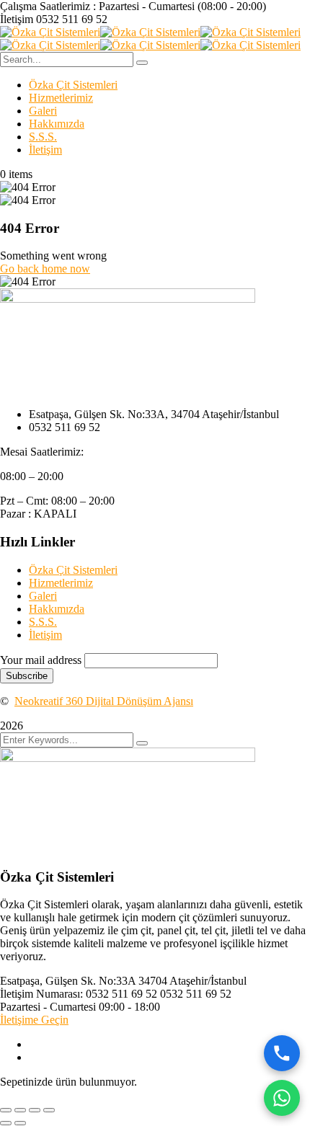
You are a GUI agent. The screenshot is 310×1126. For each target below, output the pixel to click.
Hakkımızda (56, 124)
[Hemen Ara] (282, 1053)
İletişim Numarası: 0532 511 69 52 (78, 994)
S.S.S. (43, 136)
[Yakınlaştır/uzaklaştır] (6, 1110)
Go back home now (45, 268)
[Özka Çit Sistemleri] (50, 32)
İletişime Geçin (34, 1020)
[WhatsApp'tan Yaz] (282, 1098)
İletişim (16, 19)
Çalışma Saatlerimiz (45, 6)
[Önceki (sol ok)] (6, 1123)
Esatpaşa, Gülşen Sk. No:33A (68, 981)
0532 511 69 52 (71, 19)
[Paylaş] (34, 1110)
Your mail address (40, 660)
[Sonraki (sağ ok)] (20, 1123)
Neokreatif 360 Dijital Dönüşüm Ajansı (103, 701)
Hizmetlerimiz (61, 98)
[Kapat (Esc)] (49, 1110)
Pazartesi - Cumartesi (48, 1007)
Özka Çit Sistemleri (73, 85)
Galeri (43, 111)
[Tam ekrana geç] (20, 1110)
